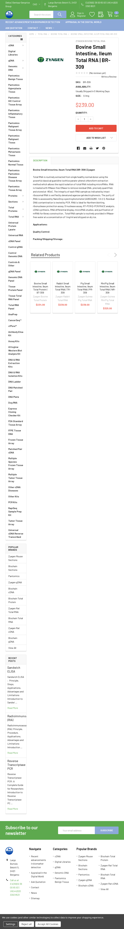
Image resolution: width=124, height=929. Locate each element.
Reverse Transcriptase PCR (16, 764)
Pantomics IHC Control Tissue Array (15, 101)
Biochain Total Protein (15, 600)
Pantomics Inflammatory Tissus (15, 113)
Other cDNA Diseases (14, 489)
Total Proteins (12, 209)
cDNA (11, 45)
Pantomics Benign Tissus (15, 77)
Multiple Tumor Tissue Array (15, 478)
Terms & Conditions (19, 912)
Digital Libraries (13, 53)
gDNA (11, 60)
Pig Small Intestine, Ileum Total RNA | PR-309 (85, 288)
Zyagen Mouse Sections (15, 558)
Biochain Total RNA (15, 620)
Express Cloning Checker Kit (14, 412)
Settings (10, 924)
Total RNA (13, 216)
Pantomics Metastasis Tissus (14, 152)
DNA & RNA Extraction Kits (14, 363)
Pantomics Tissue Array (15, 188)
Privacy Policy (104, 912)
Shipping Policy (48, 912)
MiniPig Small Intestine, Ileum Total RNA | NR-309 (107, 288)
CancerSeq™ (14, 320)
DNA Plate (13, 396)
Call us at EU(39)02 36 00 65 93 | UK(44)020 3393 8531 (16, 887)
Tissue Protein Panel (15, 288)
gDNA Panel (14, 271)
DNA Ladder (14, 381)
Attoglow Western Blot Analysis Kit (15, 350)
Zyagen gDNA (15, 582)
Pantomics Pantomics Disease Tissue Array (15, 175)
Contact (33, 28)
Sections (13, 201)
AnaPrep (12, 314)
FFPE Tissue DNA (14, 432)
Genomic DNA (12, 68)
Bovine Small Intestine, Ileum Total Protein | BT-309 (40, 288)
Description (40, 160)
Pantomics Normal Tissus (15, 163)
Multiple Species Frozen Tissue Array (15, 463)
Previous (109, 255)
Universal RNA (15, 235)
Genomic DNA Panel (15, 279)
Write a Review (109, 76)
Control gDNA (15, 247)
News (49, 28)
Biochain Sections (12, 568)
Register (81, 15)
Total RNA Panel (13, 307)
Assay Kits (13, 341)
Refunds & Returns (76, 912)
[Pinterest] (103, 148)
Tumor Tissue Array (15, 522)
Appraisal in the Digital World (83, 22)
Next (115, 255)
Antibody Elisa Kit (15, 334)
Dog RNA (12, 402)
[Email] (84, 148)
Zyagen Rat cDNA (14, 630)
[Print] (91, 148)
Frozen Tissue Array (15, 441)
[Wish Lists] (93, 14)
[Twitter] (97, 148)
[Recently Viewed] (102, 14)
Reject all (26, 924)
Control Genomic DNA (15, 254)
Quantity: (82, 112)
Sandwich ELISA (13, 669)
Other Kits (13, 496)
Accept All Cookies (48, 924)
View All (12, 647)
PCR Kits (12, 502)
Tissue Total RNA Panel (15, 297)
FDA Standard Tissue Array (15, 423)
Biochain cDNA (12, 590)
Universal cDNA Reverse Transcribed (15, 533)
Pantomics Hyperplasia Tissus (14, 88)
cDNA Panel (14, 241)
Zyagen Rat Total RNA (14, 610)
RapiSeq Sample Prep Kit (15, 511)
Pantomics (14, 576)
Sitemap (35, 898)
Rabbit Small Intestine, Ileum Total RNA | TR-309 (62, 288)
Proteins (12, 195)
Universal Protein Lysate (13, 226)
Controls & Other (14, 264)
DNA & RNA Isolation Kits (15, 374)
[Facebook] (78, 148)
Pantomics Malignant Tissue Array (15, 126)
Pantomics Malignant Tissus (14, 139)
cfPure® (12, 326)
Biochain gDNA (12, 639)
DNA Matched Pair (15, 389)
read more (12, 707)
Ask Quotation (13, 28)
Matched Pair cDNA (15, 451)
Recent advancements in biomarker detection (32, 22)
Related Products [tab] (45, 254)
